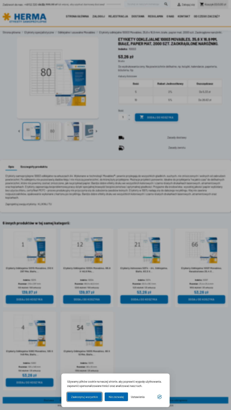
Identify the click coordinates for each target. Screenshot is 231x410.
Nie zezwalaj (116, 396)
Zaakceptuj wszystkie (84, 396)
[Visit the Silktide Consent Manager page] (159, 396)
